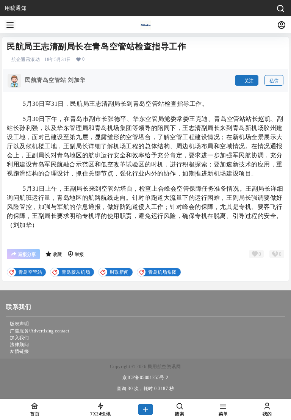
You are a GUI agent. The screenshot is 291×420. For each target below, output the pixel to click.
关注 (248, 81)
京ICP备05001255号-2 (145, 377)
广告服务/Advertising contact (39, 331)
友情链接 (19, 351)
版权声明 (19, 323)
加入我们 (19, 337)
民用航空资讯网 (163, 366)
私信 (273, 81)
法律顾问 (19, 344)
